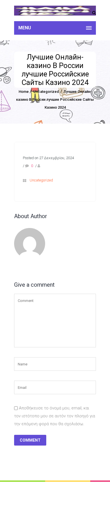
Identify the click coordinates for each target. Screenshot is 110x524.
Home (24, 91)
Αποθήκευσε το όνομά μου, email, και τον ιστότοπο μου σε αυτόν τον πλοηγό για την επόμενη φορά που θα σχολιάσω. (54, 415)
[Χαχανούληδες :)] (55, 11)
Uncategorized (46, 91)
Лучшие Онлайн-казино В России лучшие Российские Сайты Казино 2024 (55, 99)
